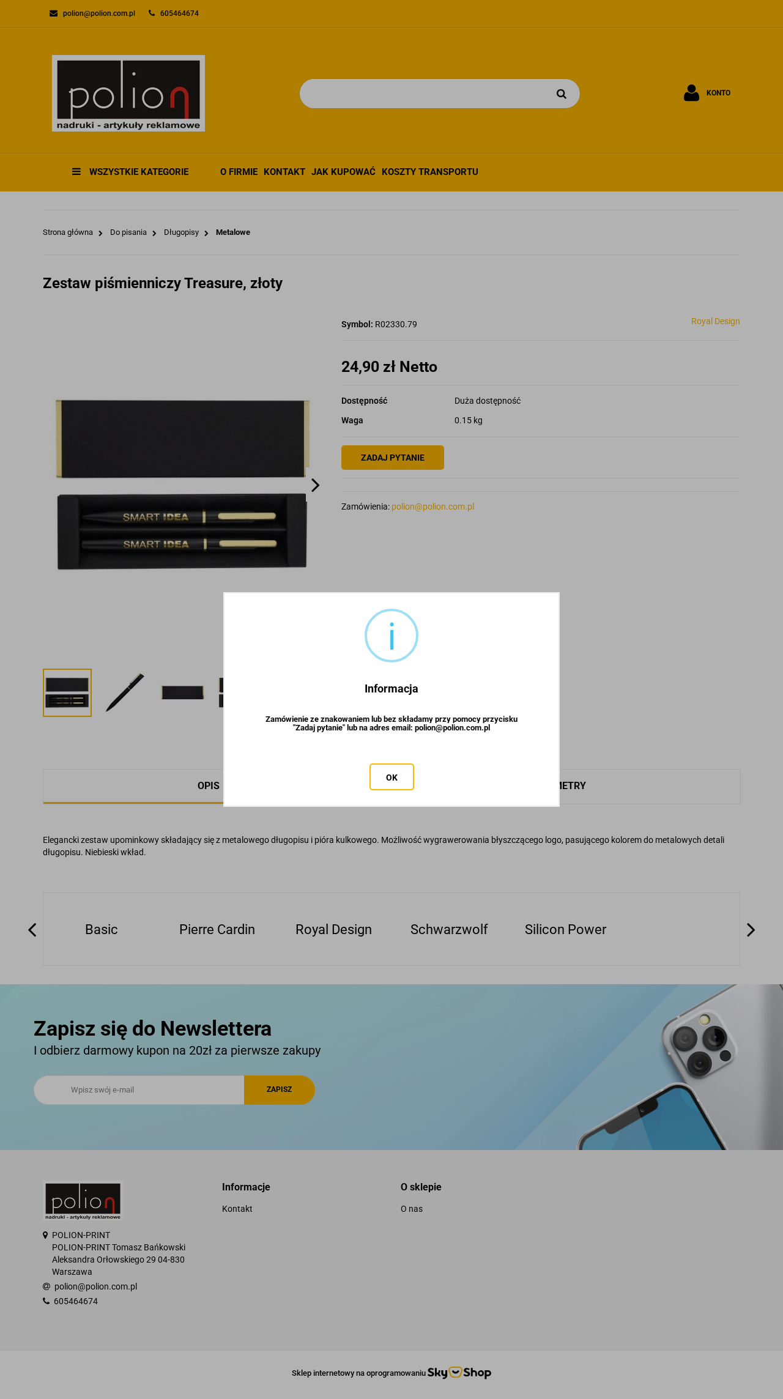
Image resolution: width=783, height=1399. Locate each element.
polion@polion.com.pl (452, 728)
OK (392, 777)
